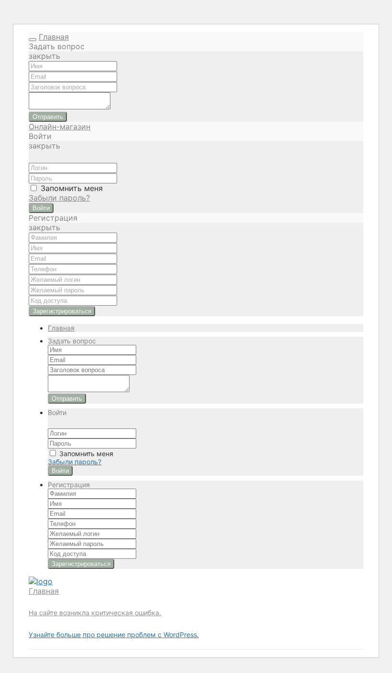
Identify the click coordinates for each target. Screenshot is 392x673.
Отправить (48, 116)
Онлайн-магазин (59, 126)
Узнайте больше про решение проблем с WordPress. (114, 634)
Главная (54, 37)
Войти (41, 208)
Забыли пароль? (59, 198)
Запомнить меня (70, 188)
